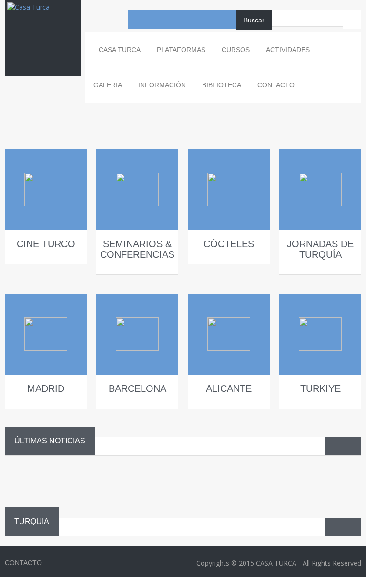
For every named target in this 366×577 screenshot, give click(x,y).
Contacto (276, 85)
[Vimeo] (209, 19)
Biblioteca (221, 85)
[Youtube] (155, 19)
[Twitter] (173, 19)
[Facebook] (137, 19)
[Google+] (227, 19)
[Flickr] (191, 19)
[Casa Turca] (43, 16)
